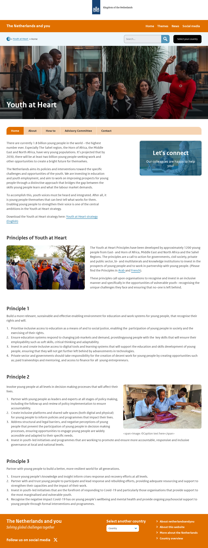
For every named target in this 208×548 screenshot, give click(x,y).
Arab (121, 270)
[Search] (165, 39)
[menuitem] (150, 26)
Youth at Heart (21, 38)
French (135, 270)
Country (113, 528)
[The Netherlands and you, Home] (9, 38)
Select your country (187, 39)
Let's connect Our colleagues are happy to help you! (171, 158)
